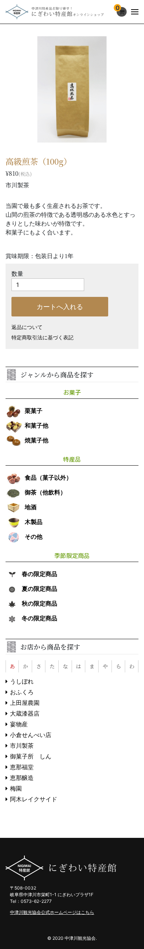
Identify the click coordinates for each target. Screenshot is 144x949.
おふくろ (22, 692)
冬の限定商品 (39, 618)
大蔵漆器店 (25, 713)
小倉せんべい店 (30, 735)
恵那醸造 (22, 778)
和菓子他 (36, 425)
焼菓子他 (36, 440)
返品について (26, 327)
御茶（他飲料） (45, 492)
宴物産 (19, 724)
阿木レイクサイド (33, 799)
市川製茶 (22, 746)
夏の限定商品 (39, 589)
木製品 (33, 522)
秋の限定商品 (39, 603)
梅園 (16, 788)
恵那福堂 (22, 767)
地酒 (31, 507)
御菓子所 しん (30, 756)
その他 (33, 537)
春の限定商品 (39, 574)
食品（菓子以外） (48, 477)
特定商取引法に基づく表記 (42, 337)
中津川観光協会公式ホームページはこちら (52, 912)
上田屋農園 (25, 703)
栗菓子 (33, 411)
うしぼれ (22, 681)
